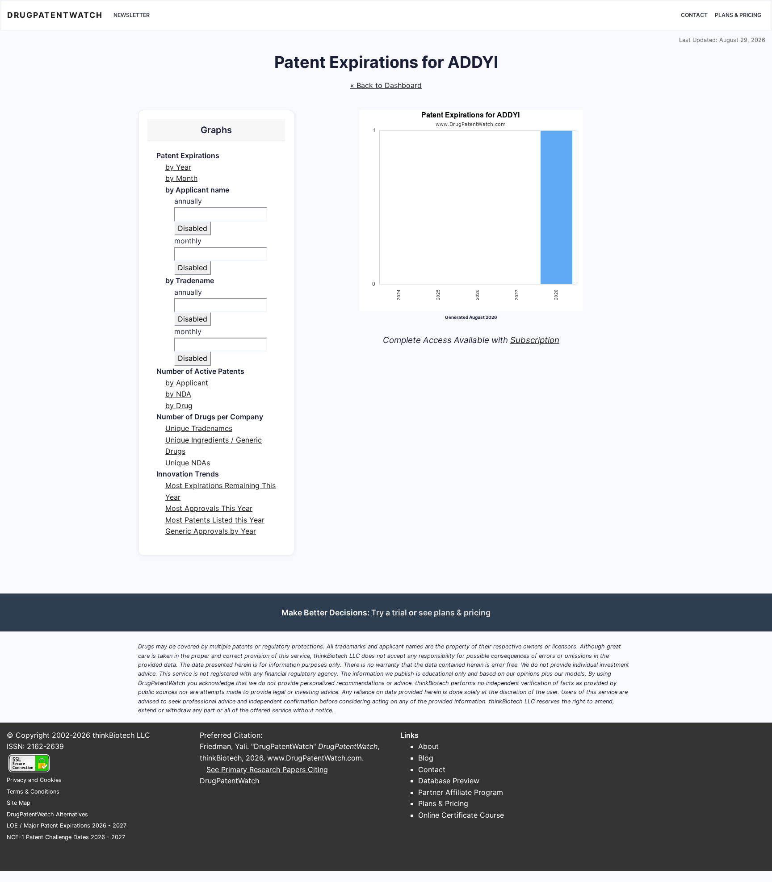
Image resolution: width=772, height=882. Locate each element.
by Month (181, 178)
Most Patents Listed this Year (214, 519)
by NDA (178, 393)
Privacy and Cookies (34, 780)
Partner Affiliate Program (460, 792)
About (428, 746)
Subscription (534, 340)
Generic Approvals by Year (210, 531)
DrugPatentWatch (55, 15)
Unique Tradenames (198, 428)
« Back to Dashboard (386, 85)
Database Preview (448, 780)
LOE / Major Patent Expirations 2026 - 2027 (66, 825)
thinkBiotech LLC (121, 735)
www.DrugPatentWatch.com (314, 757)
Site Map (18, 802)
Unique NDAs (187, 462)
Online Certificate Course (461, 815)
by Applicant (186, 382)
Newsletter (131, 15)
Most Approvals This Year (208, 508)
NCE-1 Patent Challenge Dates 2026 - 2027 (66, 837)
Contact (694, 15)
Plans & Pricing (738, 15)
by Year (178, 167)
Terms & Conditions (33, 791)
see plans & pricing (455, 612)
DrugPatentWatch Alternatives (47, 814)
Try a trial (389, 612)
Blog (425, 757)
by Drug (179, 405)
